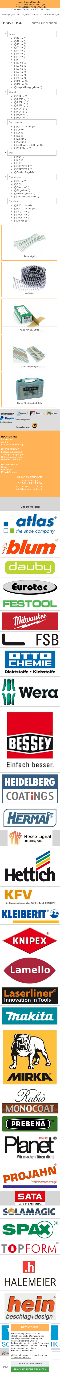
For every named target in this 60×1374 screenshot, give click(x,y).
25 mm (20, 44)
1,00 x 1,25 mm (24, 126)
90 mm (20, 78)
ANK (19, 157)
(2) (21, 44)
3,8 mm (21, 139)
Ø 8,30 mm (22, 214)
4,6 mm (21, 142)
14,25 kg (21, 114)
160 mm (21, 84)
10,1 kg (20, 108)
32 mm (20, 50)
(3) (21, 75)
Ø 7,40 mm (22, 211)
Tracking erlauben (30, 1363)
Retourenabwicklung (11, 457)
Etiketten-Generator (11, 459)
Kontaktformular (9, 472)
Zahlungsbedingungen (12, 454)
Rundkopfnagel (24, 172)
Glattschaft (22, 187)
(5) (21, 69)
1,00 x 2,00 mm (24, 208)
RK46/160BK (23, 169)
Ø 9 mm (21, 221)
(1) (21, 38)
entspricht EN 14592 (26, 196)
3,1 (18, 136)
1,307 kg (21, 102)
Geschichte (7, 469)
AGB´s (4, 442)
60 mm (20, 66)
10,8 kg (20, 111)
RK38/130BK (23, 166)
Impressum (7, 439)
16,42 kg (21, 117)
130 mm (21, 81)
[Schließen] (44, 1327)
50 (18, 59)
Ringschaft (22, 190)
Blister (20, 181)
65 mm (20, 69)
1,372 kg (21, 105)
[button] (44, 24)
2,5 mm (21, 129)
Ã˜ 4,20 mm (22, 148)
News (4, 467)
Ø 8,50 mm (22, 217)
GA (18, 160)
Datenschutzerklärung (12, 444)
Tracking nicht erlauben (30, 1369)
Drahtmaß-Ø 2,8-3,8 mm (28, 145)
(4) (21, 78)
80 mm (20, 75)
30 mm (20, 47)
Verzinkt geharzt (25, 193)
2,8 (18, 133)
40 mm (20, 56)
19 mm (20, 41)
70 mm (20, 72)
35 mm (20, 53)
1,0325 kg (22, 99)
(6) (20, 133)
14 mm (20, 38)
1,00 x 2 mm (23, 205)
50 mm (20, 63)
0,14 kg (20, 96)
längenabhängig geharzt (28, 87)
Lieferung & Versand (11, 452)
